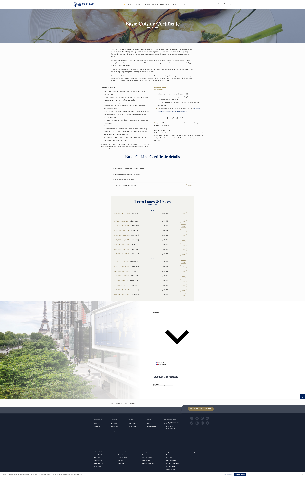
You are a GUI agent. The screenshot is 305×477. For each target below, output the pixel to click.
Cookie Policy (97, 432)
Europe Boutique (133, 426)
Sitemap (96, 434)
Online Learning (194, 449)
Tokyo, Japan (169, 455)
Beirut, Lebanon (97, 466)
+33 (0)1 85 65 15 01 (170, 428)
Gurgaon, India (170, 452)
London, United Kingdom (100, 455)
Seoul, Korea (169, 457)
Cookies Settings (228, 474)
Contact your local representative (198, 452)
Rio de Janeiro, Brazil (123, 449)
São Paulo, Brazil (122, 452)
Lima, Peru (120, 460)
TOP (302, 397)
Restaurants (114, 423)
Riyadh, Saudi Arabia (99, 463)
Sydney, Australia (146, 460)
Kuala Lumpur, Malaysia (171, 460)
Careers (113, 429)
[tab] (153, 169)
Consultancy (114, 432)
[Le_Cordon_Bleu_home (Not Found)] (83, 4)
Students (149, 423)
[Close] (302, 474)
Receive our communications (200, 409)
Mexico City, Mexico (122, 457)
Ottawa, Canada (121, 455)
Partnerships (114, 426)
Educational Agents (151, 426)
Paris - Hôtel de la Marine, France (101, 452)
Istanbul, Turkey (98, 460)
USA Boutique (132, 423)
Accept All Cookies (240, 474)
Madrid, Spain (97, 457)
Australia (144, 449)
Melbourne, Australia (147, 457)
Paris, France (97, 449)
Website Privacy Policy (99, 429)
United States (121, 463)
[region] (152, 474)
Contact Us (96, 423)
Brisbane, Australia (146, 455)
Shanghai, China (170, 449)
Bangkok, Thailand (170, 466)
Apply (183, 213)
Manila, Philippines (170, 469)
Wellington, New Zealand (148, 463)
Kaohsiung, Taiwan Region (172, 463)
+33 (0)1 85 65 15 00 (170, 426)
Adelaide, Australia (146, 452)
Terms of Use (97, 426)
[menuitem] (218, 4)
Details (190, 185)
